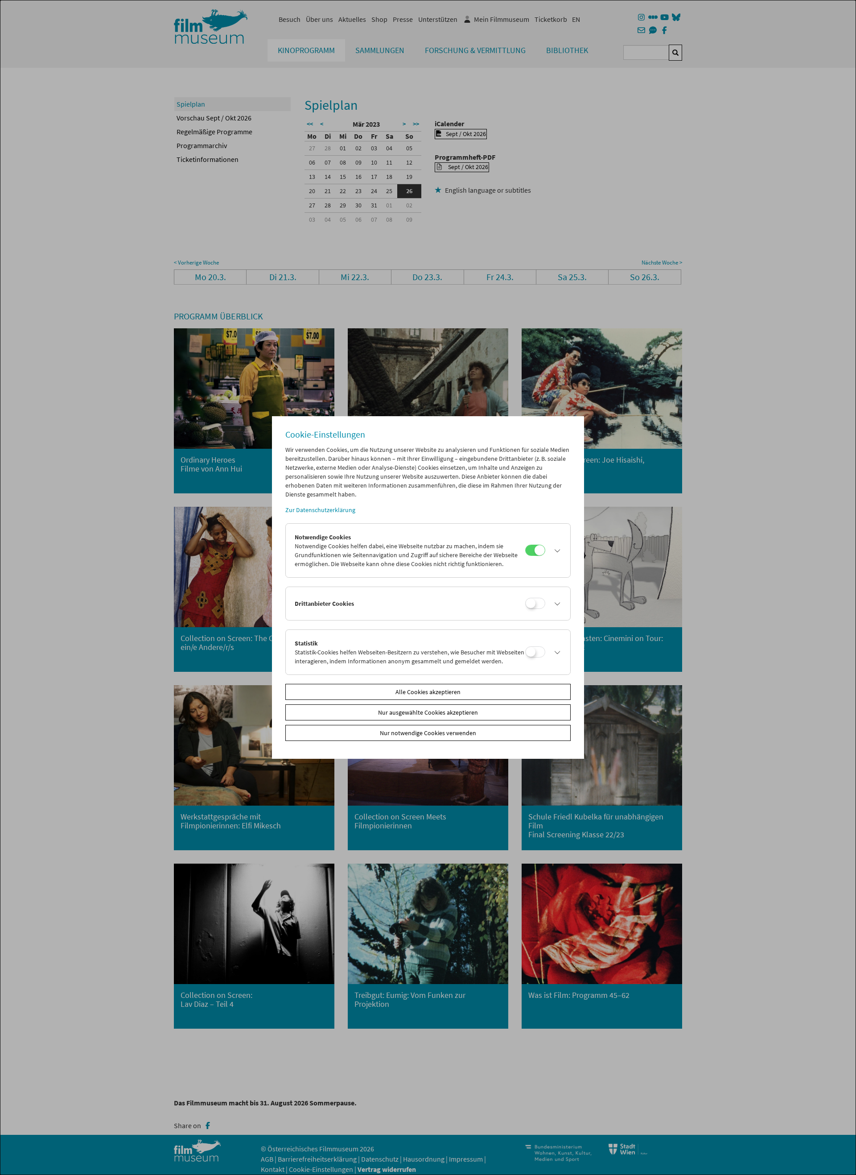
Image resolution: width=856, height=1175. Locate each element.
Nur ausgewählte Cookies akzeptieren (428, 712)
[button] (555, 550)
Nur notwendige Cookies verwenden (428, 733)
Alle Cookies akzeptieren (428, 692)
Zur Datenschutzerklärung (320, 510)
